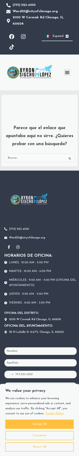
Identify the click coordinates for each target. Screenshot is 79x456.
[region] (39, 420)
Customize (40, 435)
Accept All (40, 424)
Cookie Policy (54, 413)
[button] (67, 72)
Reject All (39, 446)
